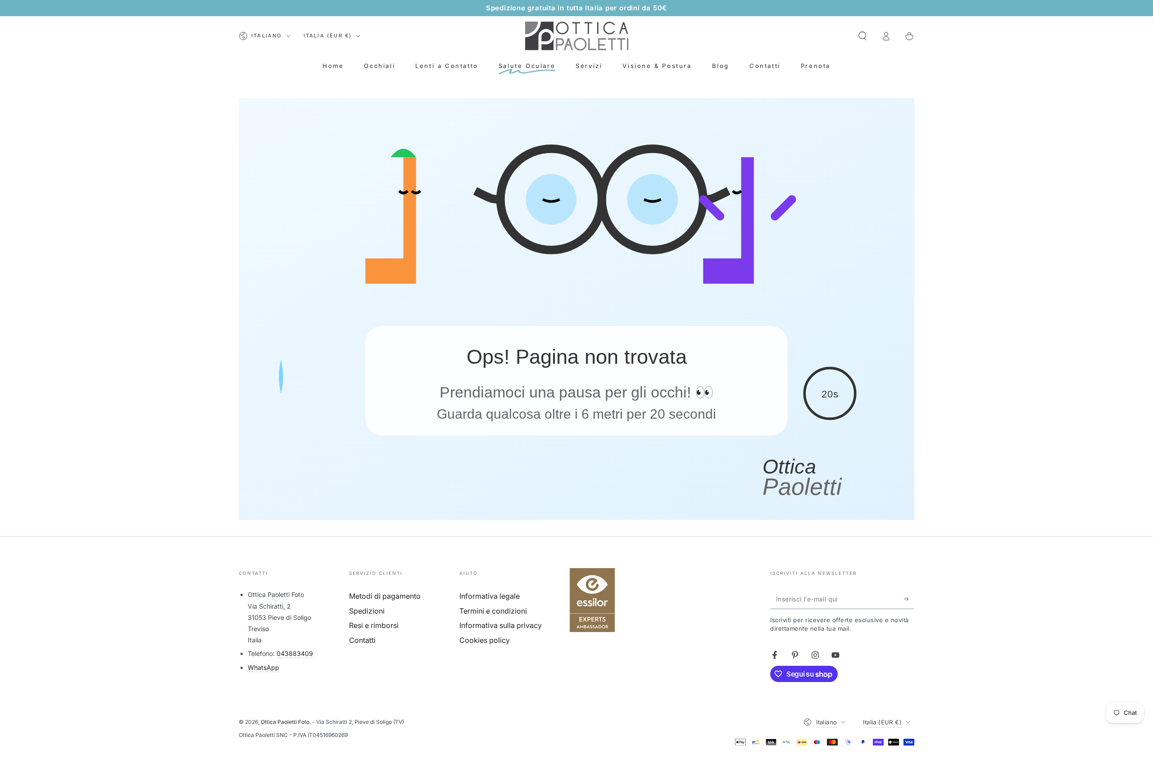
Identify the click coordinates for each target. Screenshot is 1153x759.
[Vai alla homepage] (576, 36)
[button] (862, 36)
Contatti (362, 640)
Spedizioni (367, 610)
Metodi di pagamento (385, 596)
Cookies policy (484, 640)
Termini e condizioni (493, 610)
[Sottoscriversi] (909, 599)
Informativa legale (489, 596)
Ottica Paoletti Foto (285, 721)
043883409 (295, 653)
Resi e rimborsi (374, 625)
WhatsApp (263, 667)
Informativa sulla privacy (500, 625)
